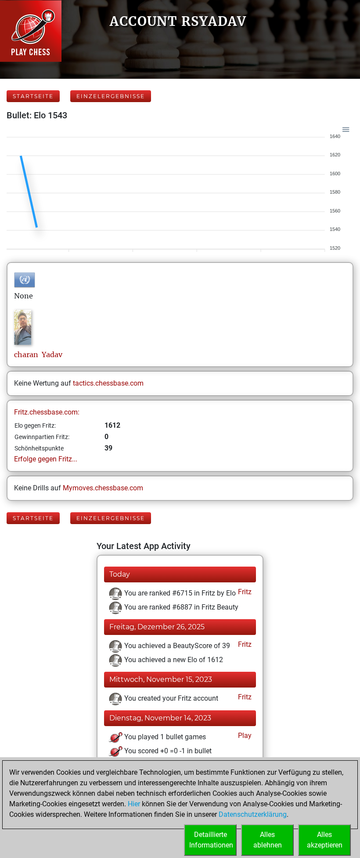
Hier (134, 804)
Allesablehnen (267, 839)
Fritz (244, 592)
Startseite (33, 96)
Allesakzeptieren (324, 839)
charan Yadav (38, 354)
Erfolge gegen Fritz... (45, 459)
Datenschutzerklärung (253, 814)
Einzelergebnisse (110, 96)
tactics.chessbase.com (108, 383)
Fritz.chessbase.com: (46, 412)
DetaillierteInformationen (211, 839)
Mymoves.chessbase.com (103, 488)
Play (244, 735)
